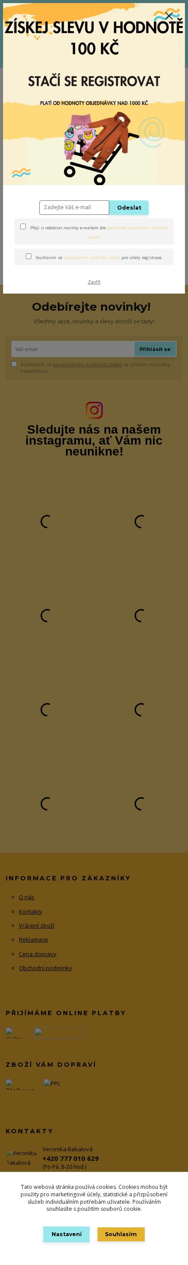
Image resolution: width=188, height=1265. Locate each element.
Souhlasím (121, 1234)
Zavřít (94, 282)
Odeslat (129, 207)
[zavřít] (169, 16)
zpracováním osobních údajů (91, 257)
